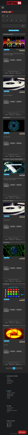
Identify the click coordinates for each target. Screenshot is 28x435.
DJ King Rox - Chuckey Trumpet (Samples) (13, 159)
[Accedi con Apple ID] (16, 20)
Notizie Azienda (10, 407)
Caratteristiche (10, 380)
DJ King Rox (23, 132)
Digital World (7, 242)
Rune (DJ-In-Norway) (21, 49)
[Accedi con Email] (7, 16)
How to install (19, 73)
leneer (24, 257)
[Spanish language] (4, 11)
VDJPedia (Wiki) (10, 395)
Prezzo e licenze (10, 381)
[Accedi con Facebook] (7, 20)
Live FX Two (6, 284)
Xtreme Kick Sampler (8, 200)
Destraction (6, 325)
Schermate (9, 383)
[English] (2, 11)
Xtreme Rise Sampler (8, 76)
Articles (8, 396)
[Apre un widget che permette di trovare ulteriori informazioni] (22, 432)
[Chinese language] (12, 11)
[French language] (6, 11)
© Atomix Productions (14, 433)
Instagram (10, 425)
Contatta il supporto (11, 392)
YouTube (10, 424)
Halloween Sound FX (8, 34)
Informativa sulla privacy (12, 410)
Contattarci (9, 409)
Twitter (9, 426)
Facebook (9, 422)
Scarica (8, 377)
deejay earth (23, 340)
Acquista (9, 379)
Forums (8, 398)
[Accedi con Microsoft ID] (12, 20)
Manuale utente (10, 394)
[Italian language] (10, 11)
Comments (12, 73)
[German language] (8, 11)
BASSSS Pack (7, 117)
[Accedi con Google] (21, 20)
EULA (8, 411)
